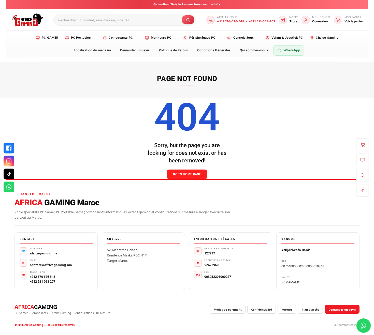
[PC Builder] (362, 160)
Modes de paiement (228, 309)
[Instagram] (9, 161)
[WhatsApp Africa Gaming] (363, 325)
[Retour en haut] (362, 190)
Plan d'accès (310, 309)
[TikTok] (9, 174)
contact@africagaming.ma (51, 265)
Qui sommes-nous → (346, 325)
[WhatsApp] (9, 187)
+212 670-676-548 (230, 21)
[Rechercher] (362, 175)
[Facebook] (9, 148)
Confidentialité (261, 309)
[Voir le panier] (362, 144)
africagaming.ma (43, 253)
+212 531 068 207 (42, 281)
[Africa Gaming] (27, 19)
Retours (286, 309)
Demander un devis (342, 309)
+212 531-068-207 (262, 21)
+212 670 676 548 (42, 277)
